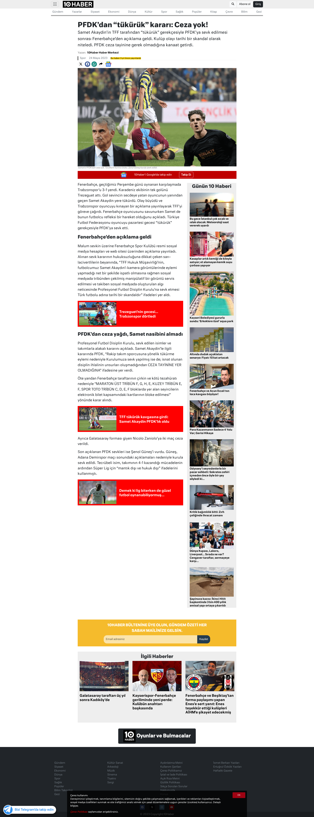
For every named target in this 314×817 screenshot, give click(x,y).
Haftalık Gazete (222, 771)
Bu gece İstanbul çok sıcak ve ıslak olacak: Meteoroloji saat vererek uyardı (209, 222)
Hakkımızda (167, 790)
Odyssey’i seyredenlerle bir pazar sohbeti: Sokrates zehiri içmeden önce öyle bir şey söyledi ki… (209, 474)
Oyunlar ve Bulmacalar (163, 736)
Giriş (258, 4)
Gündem (57, 12)
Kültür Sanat (115, 763)
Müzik (111, 771)
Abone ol (244, 4)
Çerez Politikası (79, 812)
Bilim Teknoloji (63, 790)
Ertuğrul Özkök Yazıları (227, 767)
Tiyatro (111, 778)
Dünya (132, 12)
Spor (164, 12)
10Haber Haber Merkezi (103, 53)
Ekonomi (113, 12)
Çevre (229, 12)
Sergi (110, 782)
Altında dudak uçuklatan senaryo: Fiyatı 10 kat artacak (209, 356)
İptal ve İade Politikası (173, 774)
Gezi (259, 12)
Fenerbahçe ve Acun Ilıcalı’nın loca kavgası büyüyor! (209, 393)
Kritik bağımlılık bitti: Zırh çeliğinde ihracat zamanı (207, 514)
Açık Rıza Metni (170, 778)
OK (238, 795)
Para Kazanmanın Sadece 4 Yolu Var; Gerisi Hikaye (211, 432)
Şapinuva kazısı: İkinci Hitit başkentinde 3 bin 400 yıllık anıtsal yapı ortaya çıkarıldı (208, 602)
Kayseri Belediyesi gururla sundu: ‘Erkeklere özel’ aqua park (211, 320)
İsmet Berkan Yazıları (226, 763)
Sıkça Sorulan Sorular (173, 786)
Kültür (148, 12)
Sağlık (179, 12)
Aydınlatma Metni (171, 763)
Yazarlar (77, 12)
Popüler (197, 12)
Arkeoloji (112, 767)
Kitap (213, 12)
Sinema (112, 774)
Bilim (244, 12)
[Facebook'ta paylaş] (87, 64)
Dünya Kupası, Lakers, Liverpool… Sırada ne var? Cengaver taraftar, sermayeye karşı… (209, 556)
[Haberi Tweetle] (81, 64)
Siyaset (95, 12)
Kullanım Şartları (170, 767)
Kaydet (203, 639)
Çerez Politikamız (171, 771)
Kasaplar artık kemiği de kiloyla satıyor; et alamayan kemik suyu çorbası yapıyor (211, 262)
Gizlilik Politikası (170, 782)
